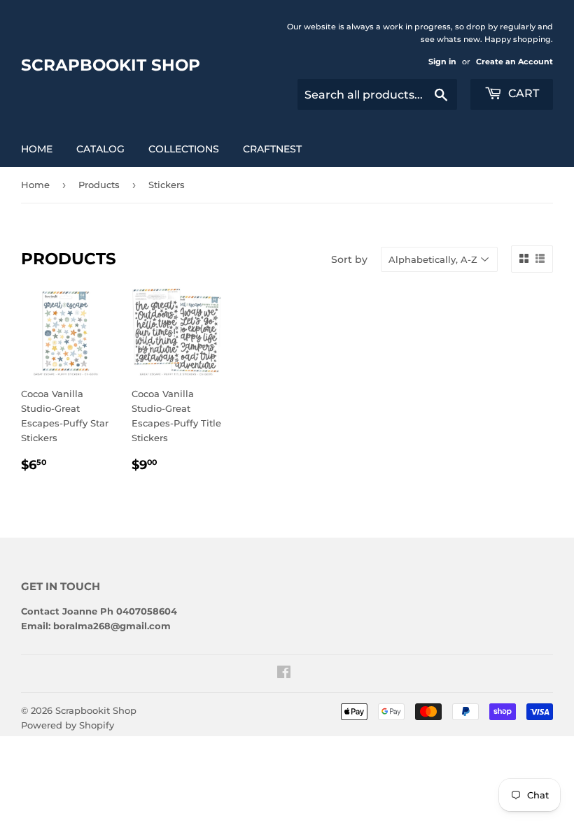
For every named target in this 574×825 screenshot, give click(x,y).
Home (36, 149)
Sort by (349, 259)
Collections (183, 149)
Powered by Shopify (67, 725)
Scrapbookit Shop (110, 65)
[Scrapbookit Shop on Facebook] (283, 674)
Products (99, 184)
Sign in (442, 61)
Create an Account (514, 61)
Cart (522, 93)
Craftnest (272, 149)
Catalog (100, 149)
